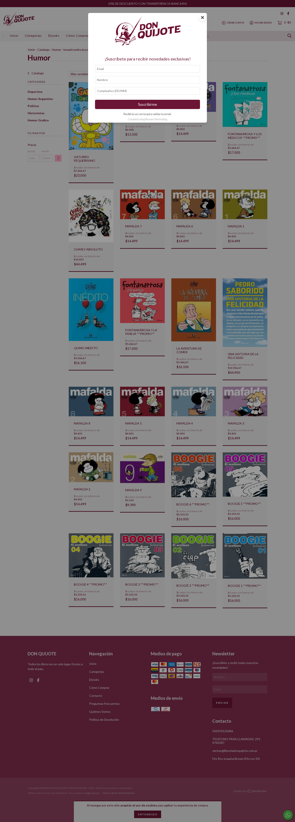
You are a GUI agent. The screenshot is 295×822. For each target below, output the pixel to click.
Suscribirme (147, 104)
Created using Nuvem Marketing (147, 119)
